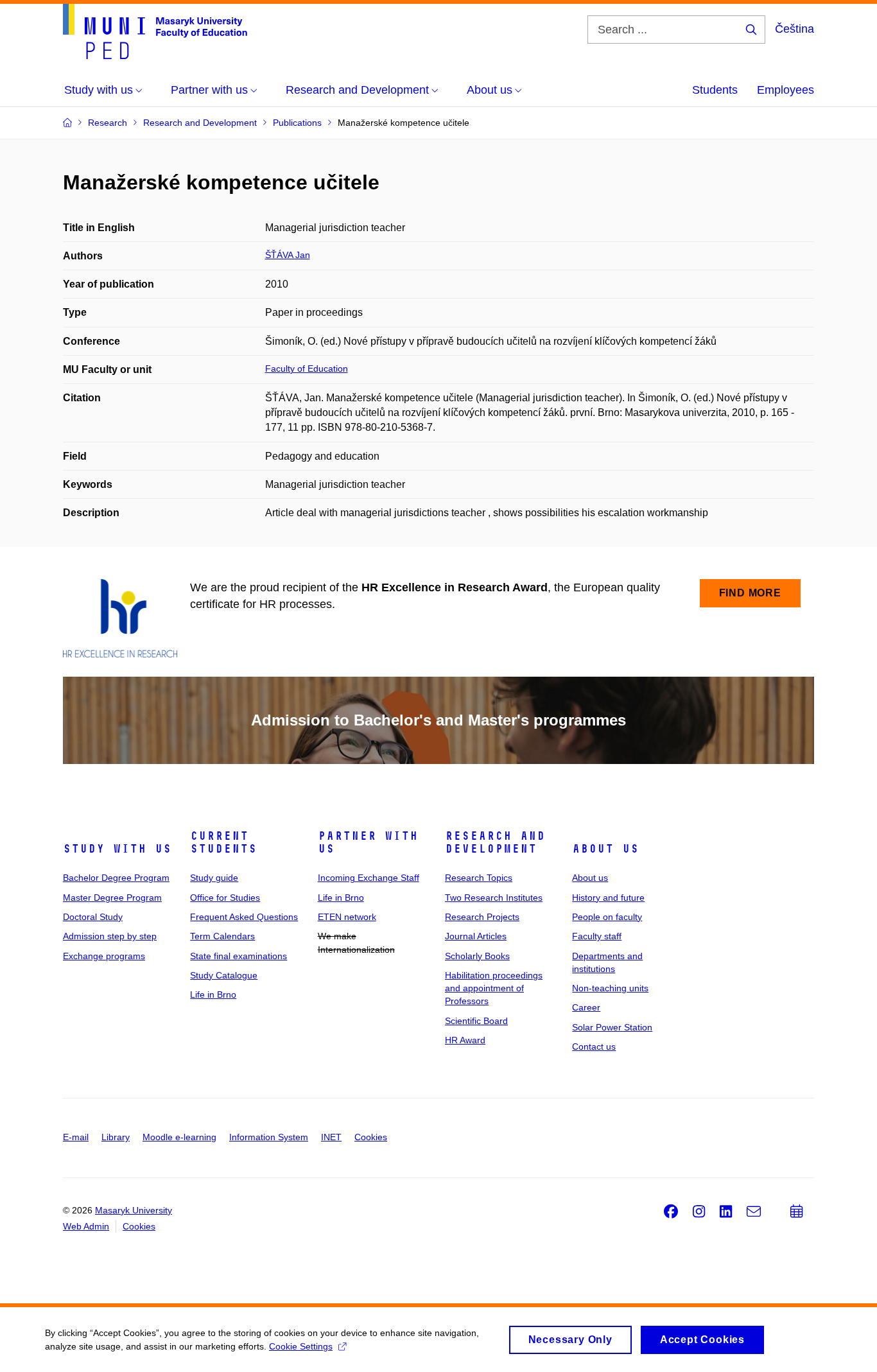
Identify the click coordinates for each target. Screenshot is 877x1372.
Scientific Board (476, 1021)
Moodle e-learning (179, 1137)
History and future (608, 897)
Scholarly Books (477, 956)
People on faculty (607, 917)
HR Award (465, 1040)
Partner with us (368, 842)
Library (115, 1137)
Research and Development (495, 842)
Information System (268, 1137)
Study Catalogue (223, 975)
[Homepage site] (155, 31)
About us (605, 849)
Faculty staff (596, 936)
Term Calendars (222, 936)
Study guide (214, 878)
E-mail (76, 1137)
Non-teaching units (610, 988)
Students (715, 89)
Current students (223, 842)
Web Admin (86, 1226)
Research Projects (482, 917)
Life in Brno (213, 994)
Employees (785, 89)
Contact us (594, 1046)
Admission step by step (110, 936)
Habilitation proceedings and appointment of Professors (494, 988)
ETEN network (347, 917)
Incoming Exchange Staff (368, 878)
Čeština (794, 28)
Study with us (117, 849)
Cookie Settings (301, 1346)
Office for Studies (225, 897)
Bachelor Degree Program (116, 878)
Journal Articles (476, 936)
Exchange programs (104, 956)
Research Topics (478, 878)
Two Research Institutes (494, 897)
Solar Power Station (612, 1027)
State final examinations (238, 956)
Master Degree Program (112, 897)
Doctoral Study (93, 917)
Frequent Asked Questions (244, 917)
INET (331, 1137)
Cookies (370, 1137)
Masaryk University (133, 1210)
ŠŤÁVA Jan (287, 255)
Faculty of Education (306, 368)
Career (586, 1007)
